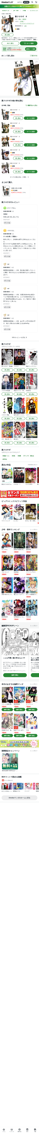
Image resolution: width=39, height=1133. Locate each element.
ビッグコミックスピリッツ (27, 23)
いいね (8, 223)
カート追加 (30, 43)
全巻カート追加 (30, 49)
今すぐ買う (10, 43)
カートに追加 (31, 118)
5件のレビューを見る (18, 337)
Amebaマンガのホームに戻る (19, 798)
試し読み (7, 35)
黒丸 (20, 19)
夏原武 (24, 19)
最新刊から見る (32, 105)
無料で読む (15, 675)
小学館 (21, 21)
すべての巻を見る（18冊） (18, 177)
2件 (25, 26)
